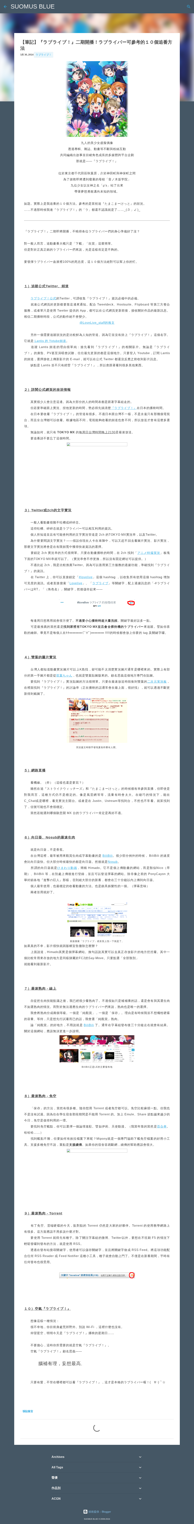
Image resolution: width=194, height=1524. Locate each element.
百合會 (162, 1126)
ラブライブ (100, 583)
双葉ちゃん (64, 675)
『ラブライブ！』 (124, 408)
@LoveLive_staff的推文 (97, 322)
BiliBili (107, 855)
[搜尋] (188, 6)
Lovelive (76, 583)
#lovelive (86, 577)
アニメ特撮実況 (148, 552)
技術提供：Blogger (99, 1511)
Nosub (113, 861)
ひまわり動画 (67, 867)
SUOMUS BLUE (33, 6)
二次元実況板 (157, 681)
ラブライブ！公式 (43, 298)
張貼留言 (28, 1411)
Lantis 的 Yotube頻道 (50, 341)
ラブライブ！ (44, 54)
